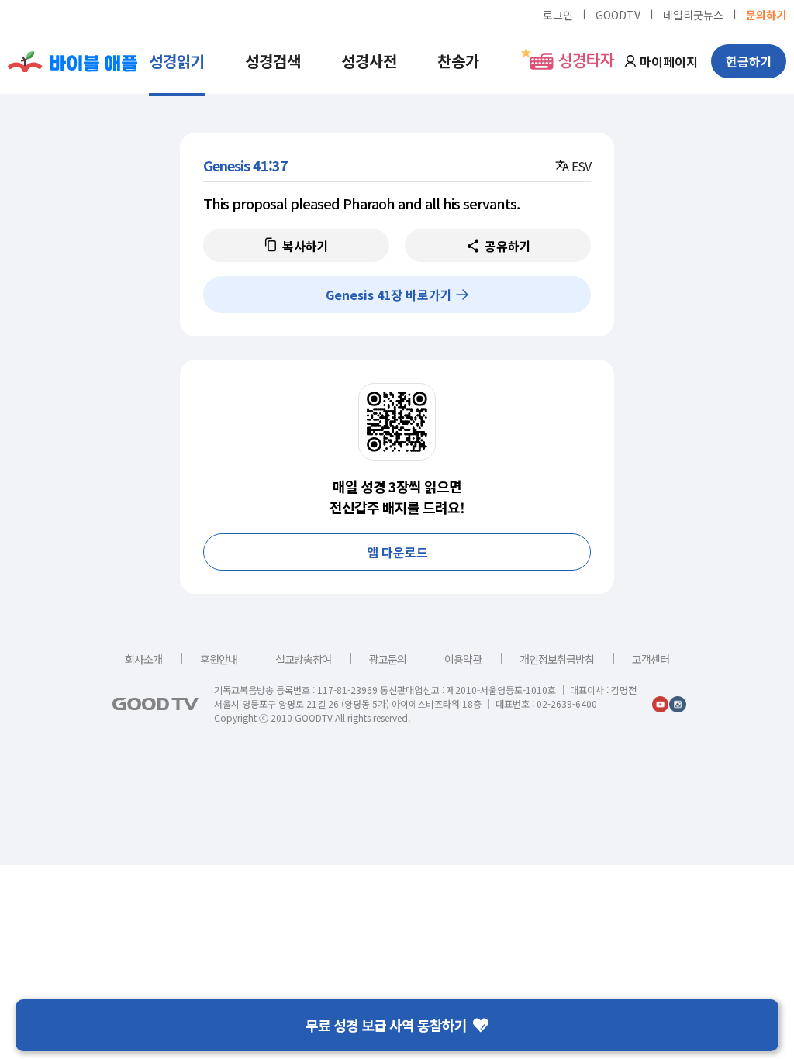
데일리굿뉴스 (693, 14)
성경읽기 (177, 61)
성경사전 (369, 61)
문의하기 (766, 14)
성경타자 (586, 61)
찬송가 (458, 61)
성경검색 (273, 61)
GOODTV (618, 14)
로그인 (558, 14)
